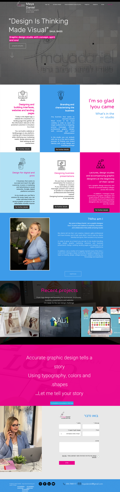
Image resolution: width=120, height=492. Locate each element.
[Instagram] (40, 484)
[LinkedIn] (49, 484)
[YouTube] (53, 484)
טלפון (79, 423)
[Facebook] (44, 484)
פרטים (97, 440)
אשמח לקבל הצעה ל (74, 430)
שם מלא (97, 423)
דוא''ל (97, 430)
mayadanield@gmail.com (92, 484)
